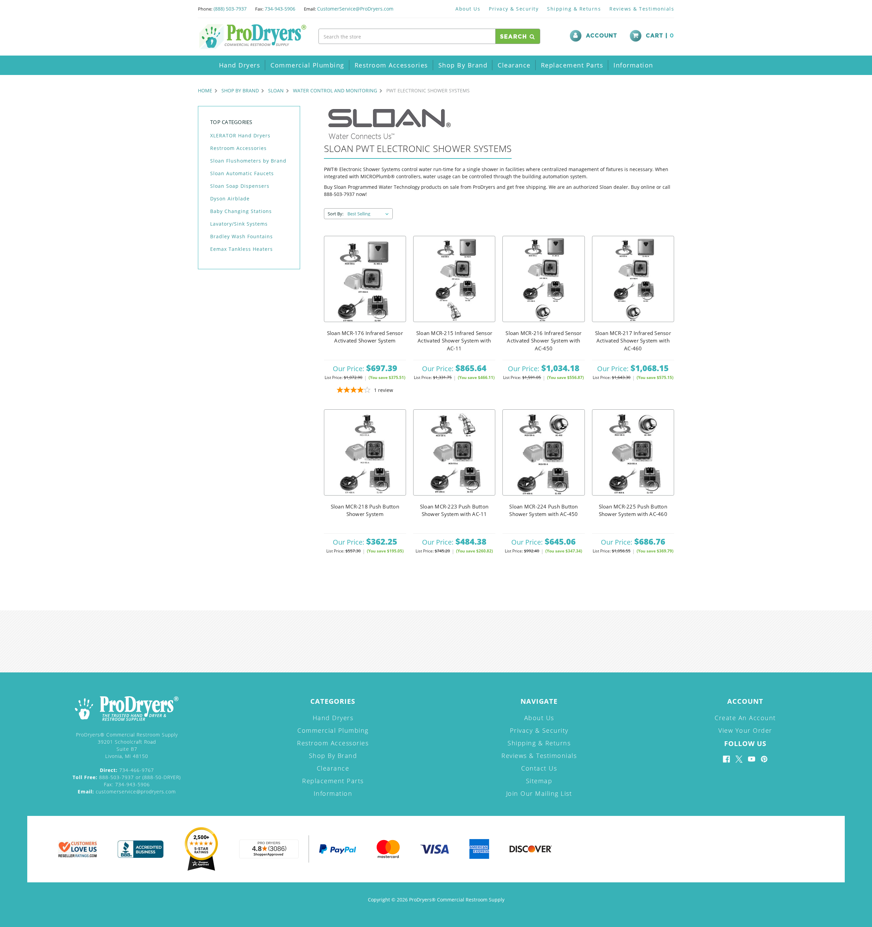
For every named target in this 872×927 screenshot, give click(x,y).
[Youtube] (751, 759)
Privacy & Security (514, 8)
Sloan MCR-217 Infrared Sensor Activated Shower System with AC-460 (633, 341)
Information (633, 65)
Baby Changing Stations (241, 211)
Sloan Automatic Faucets (242, 173)
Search (515, 37)
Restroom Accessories (391, 65)
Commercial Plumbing (307, 65)
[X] (739, 759)
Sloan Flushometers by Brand (248, 160)
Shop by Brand (463, 65)
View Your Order (745, 730)
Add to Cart (365, 279)
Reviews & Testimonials (641, 8)
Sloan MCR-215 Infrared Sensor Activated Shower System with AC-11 (454, 341)
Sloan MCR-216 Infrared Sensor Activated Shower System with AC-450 (543, 341)
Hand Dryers (240, 65)
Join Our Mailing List (539, 793)
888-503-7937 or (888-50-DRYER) (127, 777)
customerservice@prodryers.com (127, 791)
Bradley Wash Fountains (241, 236)
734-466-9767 (127, 770)
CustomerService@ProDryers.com (355, 8)
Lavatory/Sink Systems (239, 224)
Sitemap (539, 781)
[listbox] (369, 214)
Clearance (514, 65)
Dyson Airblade (230, 198)
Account (601, 36)
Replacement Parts (572, 65)
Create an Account (745, 718)
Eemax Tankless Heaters (241, 249)
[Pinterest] (764, 759)
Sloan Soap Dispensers (239, 186)
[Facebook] (726, 759)
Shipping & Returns (574, 8)
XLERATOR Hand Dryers (240, 135)
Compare (362, 296)
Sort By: (335, 214)
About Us (467, 8)
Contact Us (539, 768)
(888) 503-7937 (230, 8)
